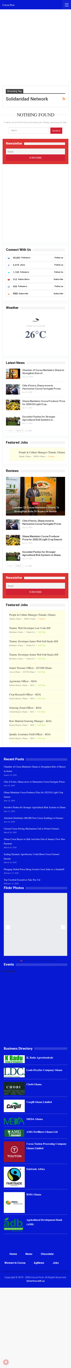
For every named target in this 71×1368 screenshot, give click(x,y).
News (35, 503)
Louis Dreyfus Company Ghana (44, 1070)
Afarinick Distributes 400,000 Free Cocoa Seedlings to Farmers (33, 817)
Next (63, 927)
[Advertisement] (35, 48)
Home (13, 1254)
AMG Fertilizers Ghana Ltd (42, 1132)
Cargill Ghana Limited (39, 1102)
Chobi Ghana (34, 1084)
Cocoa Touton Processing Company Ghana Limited (46, 1146)
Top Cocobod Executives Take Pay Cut (22, 879)
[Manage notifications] (6, 1362)
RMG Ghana (33, 1194)
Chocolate (47, 1254)
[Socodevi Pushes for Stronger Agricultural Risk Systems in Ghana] (13, 420)
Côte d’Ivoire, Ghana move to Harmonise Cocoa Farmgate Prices (34, 781)
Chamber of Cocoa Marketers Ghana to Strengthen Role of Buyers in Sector (35, 509)
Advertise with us (35, 1281)
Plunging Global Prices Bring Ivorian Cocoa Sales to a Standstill (34, 869)
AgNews (39, 1262)
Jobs (56, 1262)
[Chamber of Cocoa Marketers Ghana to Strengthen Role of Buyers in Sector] (13, 374)
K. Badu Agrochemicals (39, 1057)
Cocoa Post (8, 5)
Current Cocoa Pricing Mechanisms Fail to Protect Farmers (31, 828)
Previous (8, 927)
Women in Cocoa (14, 1262)
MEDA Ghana (34, 1119)
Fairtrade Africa (35, 1169)
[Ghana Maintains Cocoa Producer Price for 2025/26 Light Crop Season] (13, 405)
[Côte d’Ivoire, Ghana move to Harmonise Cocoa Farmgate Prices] (13, 389)
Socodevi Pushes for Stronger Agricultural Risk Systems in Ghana (35, 807)
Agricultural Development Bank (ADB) (44, 1222)
